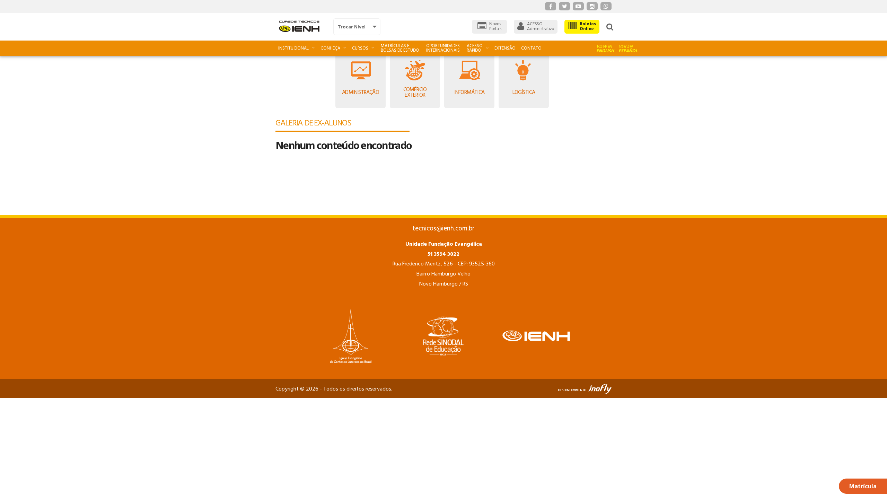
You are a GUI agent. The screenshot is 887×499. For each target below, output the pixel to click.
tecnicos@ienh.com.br (443, 229)
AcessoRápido (475, 48)
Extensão (505, 48)
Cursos (360, 48)
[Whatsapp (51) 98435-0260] (606, 6)
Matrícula (863, 486)
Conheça (330, 48)
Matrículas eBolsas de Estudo (400, 48)
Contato (531, 48)
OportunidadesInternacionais (443, 48)
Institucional (293, 48)
